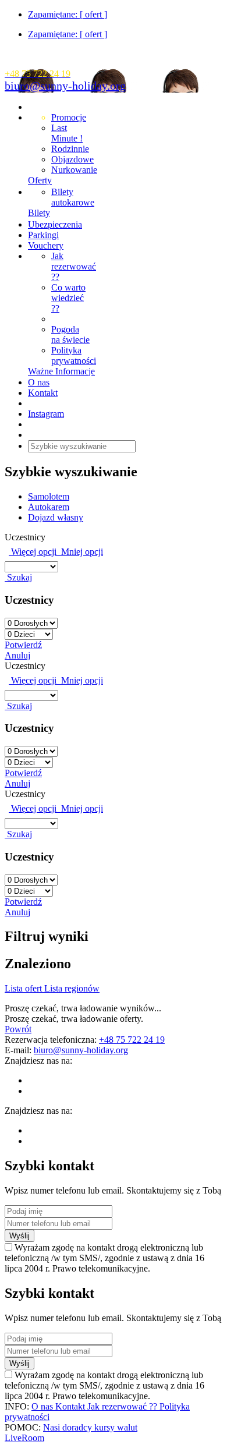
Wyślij (19, 1235)
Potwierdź (23, 645)
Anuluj (17, 655)
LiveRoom (24, 1438)
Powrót (18, 1029)
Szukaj (18, 577)
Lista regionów (72, 988)
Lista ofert (24, 988)
